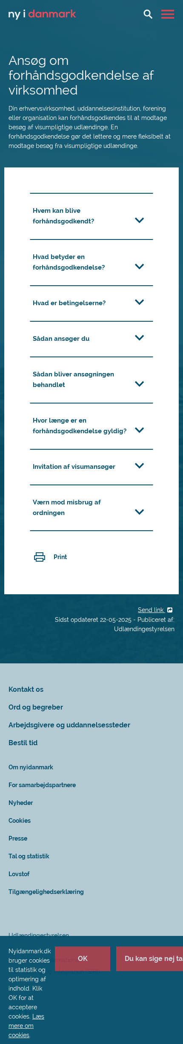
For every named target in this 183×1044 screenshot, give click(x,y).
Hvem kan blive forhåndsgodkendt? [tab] (63, 216)
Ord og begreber (36, 707)
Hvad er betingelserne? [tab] (69, 303)
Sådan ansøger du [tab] (61, 338)
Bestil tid (23, 743)
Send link (151, 610)
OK (83, 959)
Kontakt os (26, 689)
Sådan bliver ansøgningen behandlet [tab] (73, 379)
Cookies (20, 820)
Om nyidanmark (31, 767)
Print (60, 557)
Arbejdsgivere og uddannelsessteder (69, 725)
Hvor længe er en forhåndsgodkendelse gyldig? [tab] (79, 426)
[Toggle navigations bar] (169, 14)
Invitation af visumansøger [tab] (74, 466)
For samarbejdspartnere (42, 785)
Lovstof (19, 874)
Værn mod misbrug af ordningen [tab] (67, 507)
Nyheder (21, 802)
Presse (18, 838)
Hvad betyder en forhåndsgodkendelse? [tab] (69, 262)
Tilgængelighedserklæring (46, 891)
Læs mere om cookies (26, 1025)
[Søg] (148, 14)
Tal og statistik (29, 856)
